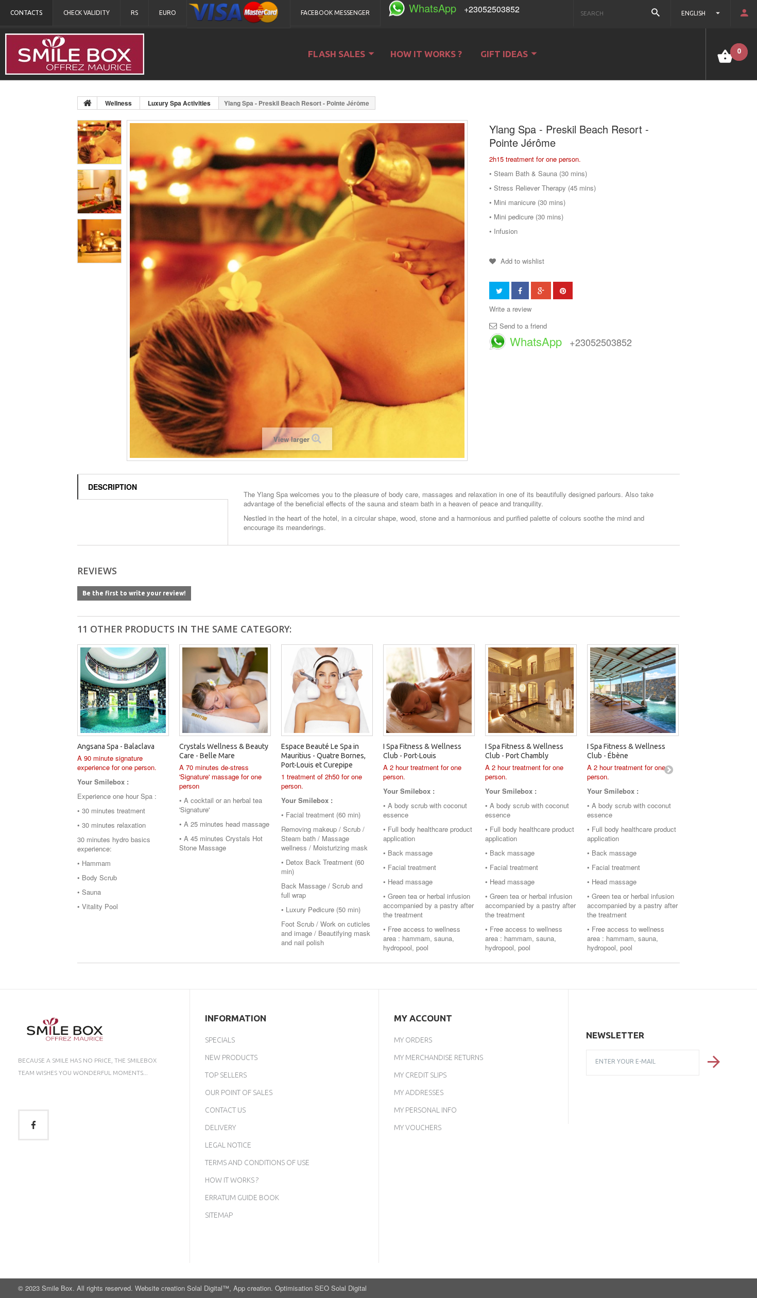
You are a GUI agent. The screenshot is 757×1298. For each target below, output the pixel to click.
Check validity (86, 12)
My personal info (425, 1110)
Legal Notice (228, 1145)
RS (134, 12)
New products (231, 1057)
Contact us (225, 1110)
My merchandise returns (438, 1057)
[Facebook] (33, 1124)
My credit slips (420, 1075)
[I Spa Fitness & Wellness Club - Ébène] (633, 690)
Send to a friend (523, 326)
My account (423, 1018)
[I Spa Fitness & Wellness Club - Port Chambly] (531, 690)
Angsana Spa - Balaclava (115, 746)
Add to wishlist (521, 261)
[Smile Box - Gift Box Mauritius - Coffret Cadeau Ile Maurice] (74, 54)
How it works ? (426, 54)
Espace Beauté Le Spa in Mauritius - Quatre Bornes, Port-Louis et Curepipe (323, 755)
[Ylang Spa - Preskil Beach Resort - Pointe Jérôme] (99, 142)
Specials (220, 1040)
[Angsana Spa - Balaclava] (123, 690)
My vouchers (417, 1127)
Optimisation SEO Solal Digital (321, 1288)
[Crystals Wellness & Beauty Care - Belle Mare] (225, 690)
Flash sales (336, 54)
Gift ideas (504, 54)
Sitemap (219, 1215)
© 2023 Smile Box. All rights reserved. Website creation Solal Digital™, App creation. (146, 1288)
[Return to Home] (87, 103)
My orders (413, 1040)
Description (112, 487)
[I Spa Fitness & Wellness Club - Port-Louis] (429, 690)
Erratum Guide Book (242, 1197)
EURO (167, 12)
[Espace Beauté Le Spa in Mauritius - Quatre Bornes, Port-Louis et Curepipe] (327, 690)
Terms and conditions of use (257, 1162)
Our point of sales (238, 1092)
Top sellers (226, 1075)
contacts (26, 12)
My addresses (418, 1092)
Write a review (510, 309)
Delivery (220, 1127)
